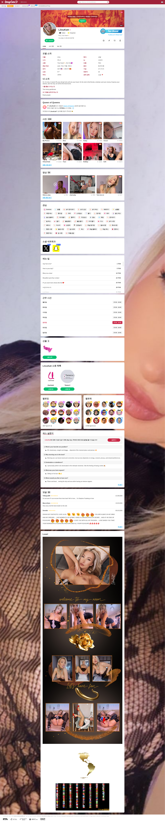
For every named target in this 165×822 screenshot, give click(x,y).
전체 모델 (4, 6)
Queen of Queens (68, 106)
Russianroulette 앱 (44, 6)
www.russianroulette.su (19, 816)
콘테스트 (33, 6)
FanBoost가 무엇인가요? (115, 34)
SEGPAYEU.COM (45, 816)
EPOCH (39, 816)
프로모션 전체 (25, 6)
